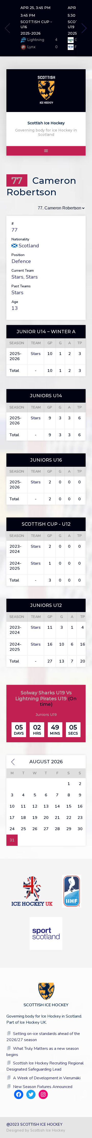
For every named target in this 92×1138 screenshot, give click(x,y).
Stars (18, 276)
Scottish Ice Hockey (46, 123)
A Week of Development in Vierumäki (46, 1078)
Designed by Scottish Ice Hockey (35, 1130)
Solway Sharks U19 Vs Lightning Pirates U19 (43, 696)
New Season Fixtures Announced (42, 1087)
